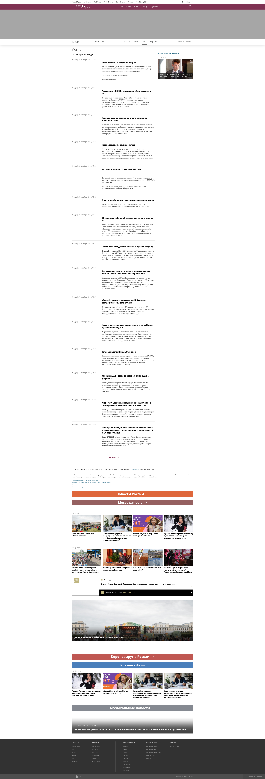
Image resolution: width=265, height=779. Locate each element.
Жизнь (137, 6)
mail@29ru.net (174, 746)
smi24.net (135, 470)
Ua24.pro (95, 752)
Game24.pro (120, 2)
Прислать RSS (150, 758)
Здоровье (155, 6)
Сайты (125, 749)
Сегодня (125, 758)
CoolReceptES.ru (142, 2)
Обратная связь (152, 743)
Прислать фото (151, 755)
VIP (121, 6)
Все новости (76, 746)
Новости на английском (168, 53)
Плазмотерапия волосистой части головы (85, 480)
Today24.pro (108, 2)
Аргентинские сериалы (79, 487)
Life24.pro (87, 2)
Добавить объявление (153, 752)
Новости (125, 746)
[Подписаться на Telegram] (182, 2)
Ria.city (130, 2)
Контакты (173, 743)
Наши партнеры (129, 743)
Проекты (95, 743)
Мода (128, 6)
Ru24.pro (97, 2)
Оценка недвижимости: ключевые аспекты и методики (89, 485)
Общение (126, 771)
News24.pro (76, 2)
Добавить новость (152, 746)
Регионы (125, 755)
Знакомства (126, 768)
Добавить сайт (151, 749)
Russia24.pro (76, 671)
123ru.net (189, 2)
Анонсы (125, 761)
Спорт (125, 752)
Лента (76, 49)
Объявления (127, 764)
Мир (145, 6)
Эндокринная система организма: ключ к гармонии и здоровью (91, 482)
